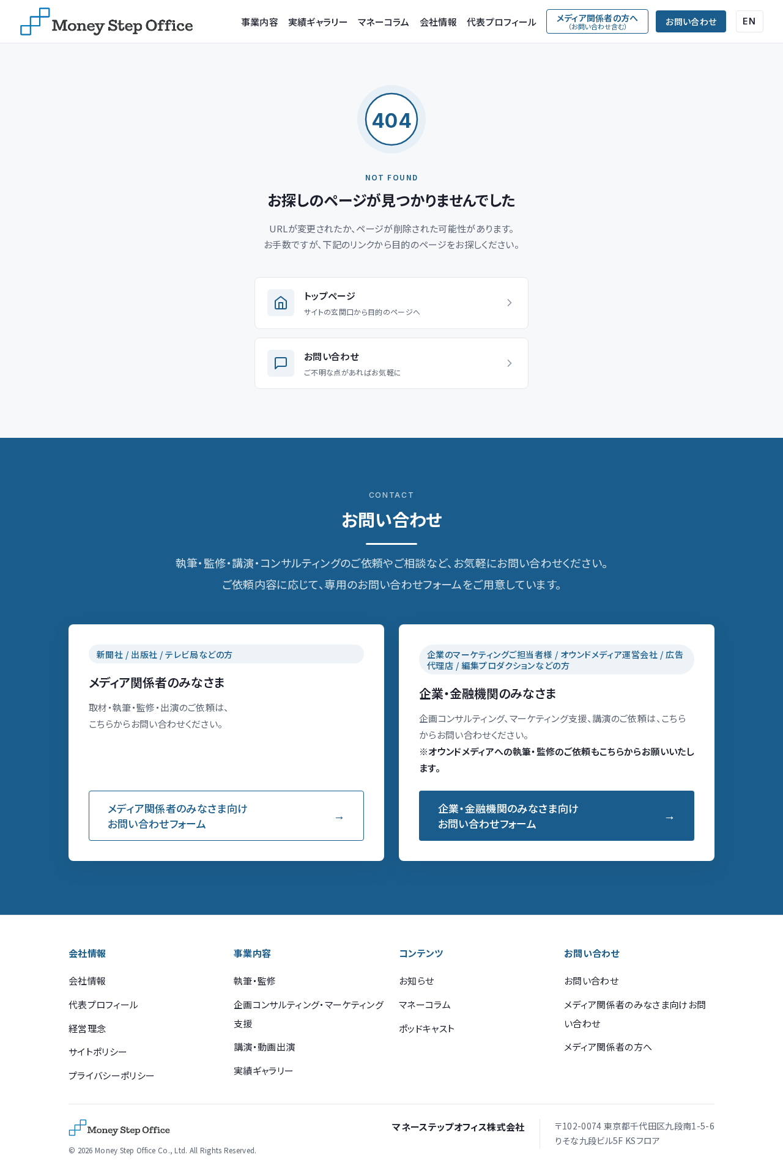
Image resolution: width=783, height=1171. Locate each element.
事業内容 (259, 21)
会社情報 (438, 21)
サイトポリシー (98, 1051)
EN (750, 21)
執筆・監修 (255, 980)
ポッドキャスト (427, 1028)
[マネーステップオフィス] (106, 21)
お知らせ (416, 980)
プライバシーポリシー (112, 1075)
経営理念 (87, 1028)
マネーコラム (384, 21)
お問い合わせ (691, 21)
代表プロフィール (501, 21)
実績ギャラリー (318, 21)
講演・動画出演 (264, 1046)
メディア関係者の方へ (608, 1046)
